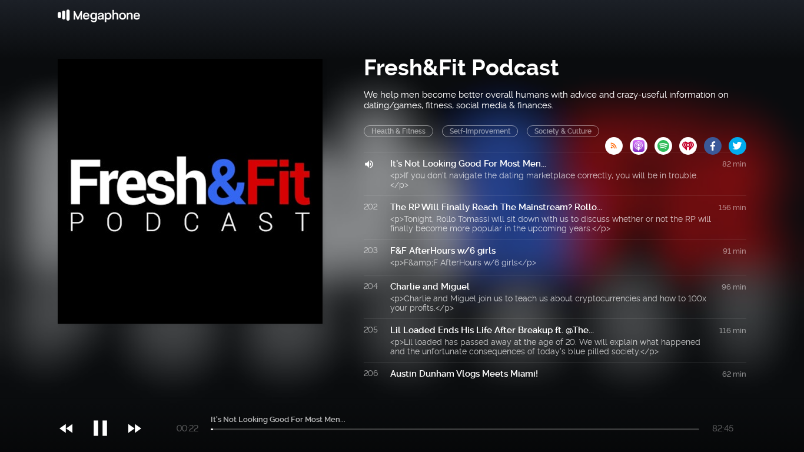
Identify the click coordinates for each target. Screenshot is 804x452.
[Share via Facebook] (716, 142)
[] (106, 404)
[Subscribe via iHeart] (691, 142)
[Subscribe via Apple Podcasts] (642, 142)
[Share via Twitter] (737, 142)
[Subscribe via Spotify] (667, 142)
